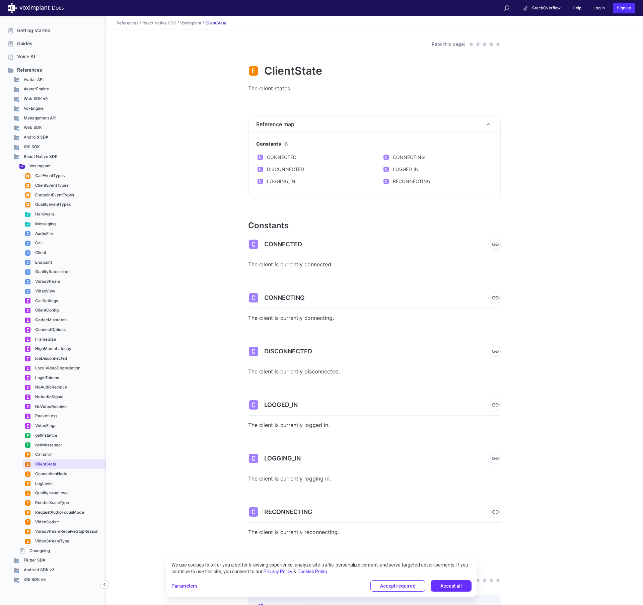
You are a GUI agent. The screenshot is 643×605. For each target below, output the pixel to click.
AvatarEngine (36, 88)
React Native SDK (40, 156)
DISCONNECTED (285, 169)
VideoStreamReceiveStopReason (66, 531)
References (29, 70)
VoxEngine (33, 108)
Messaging (45, 223)
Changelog (39, 550)
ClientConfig (46, 310)
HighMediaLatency (52, 348)
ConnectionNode (50, 473)
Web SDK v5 (35, 98)
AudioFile (43, 233)
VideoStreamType (51, 540)
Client (40, 252)
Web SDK (32, 127)
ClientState (45, 463)
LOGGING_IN (281, 181)
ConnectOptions (50, 329)
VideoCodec (46, 521)
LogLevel (43, 483)
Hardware (44, 214)
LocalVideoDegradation (57, 367)
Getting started (34, 30)
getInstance (45, 435)
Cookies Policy (312, 571)
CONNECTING (409, 157)
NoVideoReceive (50, 406)
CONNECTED (281, 157)
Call (38, 242)
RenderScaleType (51, 502)
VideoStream (47, 281)
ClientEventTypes (51, 185)
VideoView (44, 290)
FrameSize (45, 339)
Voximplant (39, 165)
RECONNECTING (411, 181)
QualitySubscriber (52, 271)
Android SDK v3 (39, 569)
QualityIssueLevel (51, 492)
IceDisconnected (50, 358)
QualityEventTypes (52, 204)
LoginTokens (46, 377)
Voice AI (26, 56)
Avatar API (33, 79)
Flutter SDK (34, 560)
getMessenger (48, 444)
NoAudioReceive (50, 387)
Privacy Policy (278, 571)
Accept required (398, 586)
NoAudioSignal (48, 396)
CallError (43, 454)
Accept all (451, 586)
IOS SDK (31, 146)
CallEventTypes (49, 175)
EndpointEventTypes (54, 194)
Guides (24, 43)
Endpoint (43, 262)
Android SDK (36, 137)
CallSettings (46, 300)
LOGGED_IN (406, 169)
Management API (39, 117)
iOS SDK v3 (34, 579)
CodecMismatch (50, 319)
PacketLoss (45, 415)
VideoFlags (45, 425)
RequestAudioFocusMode (59, 512)
